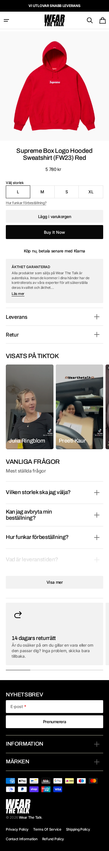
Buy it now (54, 232)
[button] (6, 20)
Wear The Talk (30, 817)
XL (95, 193)
